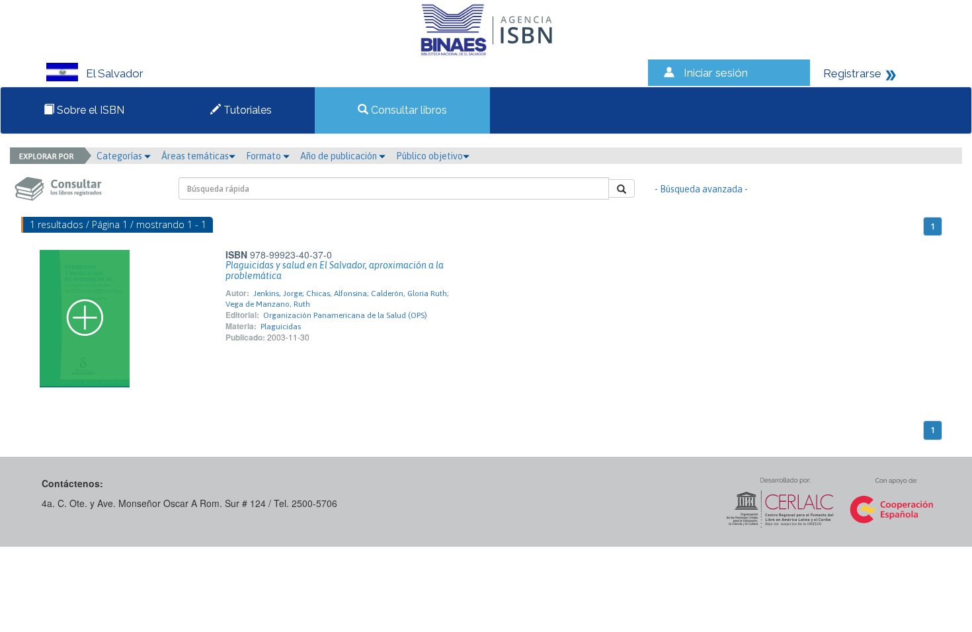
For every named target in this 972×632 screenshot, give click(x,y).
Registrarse (852, 73)
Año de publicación (339, 156)
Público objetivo (429, 156)
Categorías (120, 156)
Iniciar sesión (716, 72)
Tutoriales (246, 110)
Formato (264, 156)
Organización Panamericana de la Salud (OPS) (345, 315)
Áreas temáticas (195, 156)
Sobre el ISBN (89, 110)
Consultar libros (407, 110)
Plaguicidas (281, 326)
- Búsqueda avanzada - (701, 189)
